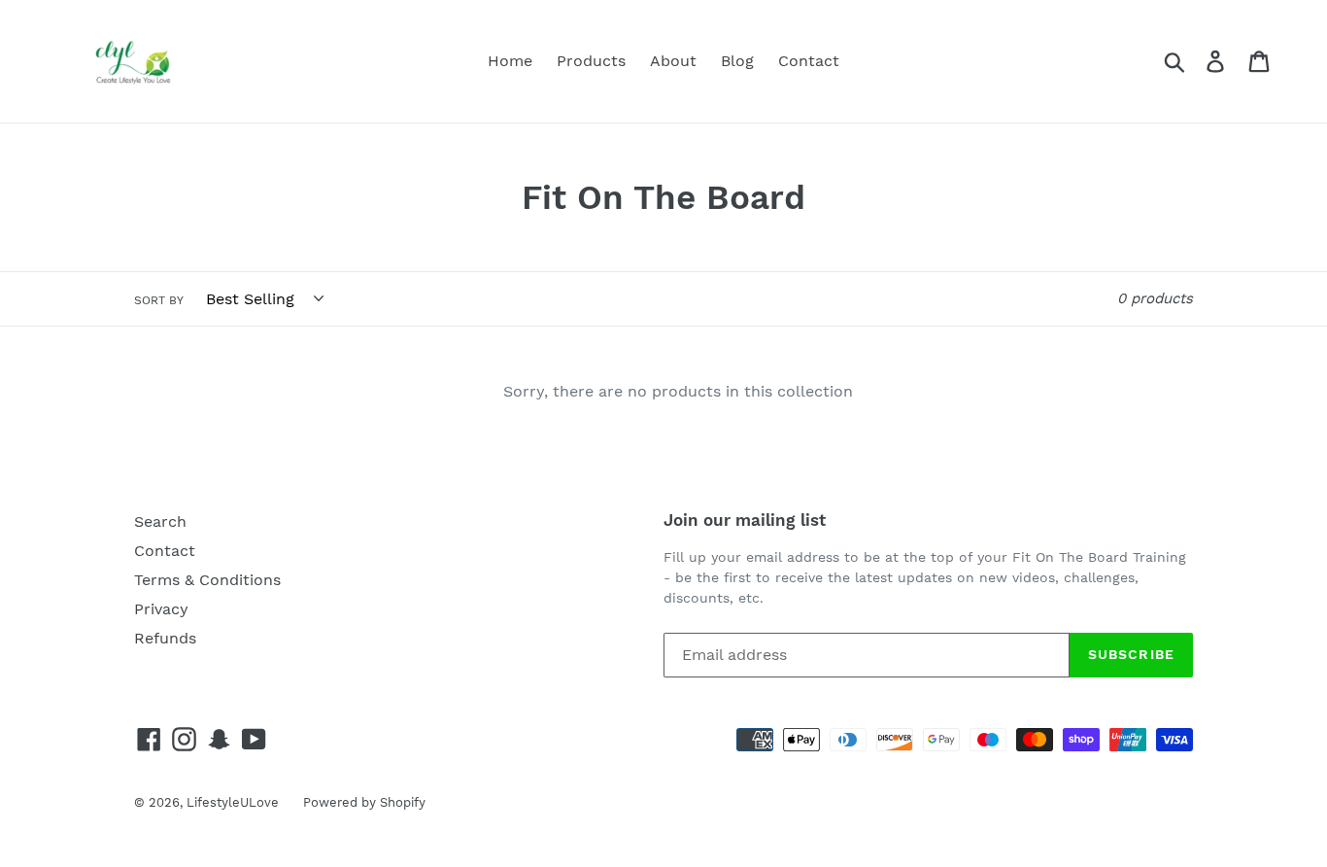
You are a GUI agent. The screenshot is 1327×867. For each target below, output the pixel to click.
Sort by (159, 300)
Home (510, 61)
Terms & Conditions (207, 580)
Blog (737, 61)
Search (160, 521)
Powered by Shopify (364, 802)
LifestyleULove (233, 802)
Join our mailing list (745, 520)
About (673, 61)
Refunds (165, 638)
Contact (808, 61)
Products (591, 61)
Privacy (161, 609)
